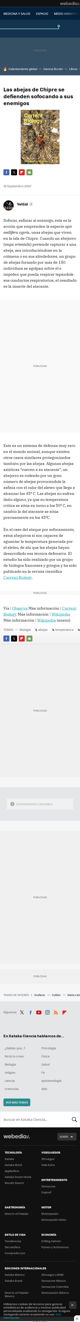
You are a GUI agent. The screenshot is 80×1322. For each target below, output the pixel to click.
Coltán (56, 995)
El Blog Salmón (51, 1241)
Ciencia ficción (53, 69)
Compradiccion (15, 1253)
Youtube (38, 1011)
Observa (20, 608)
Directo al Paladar (17, 1214)
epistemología (51, 1080)
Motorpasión (49, 1214)
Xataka (9, 1159)
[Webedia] (70, 3)
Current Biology (17, 577)
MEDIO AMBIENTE (66, 13)
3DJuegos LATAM (52, 1275)
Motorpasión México (55, 1293)
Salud (45, 1064)
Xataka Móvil (13, 1165)
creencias (12, 1089)
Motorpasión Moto (53, 1220)
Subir (64, 1136)
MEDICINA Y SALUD (16, 13)
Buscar (74, 1119)
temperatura (64, 629)
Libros (73, 69)
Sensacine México (53, 1281)
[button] (24, 204)
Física (45, 1056)
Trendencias (13, 1241)
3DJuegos (47, 1159)
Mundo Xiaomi (14, 1183)
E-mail (29, 172)
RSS (55, 1011)
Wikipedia (60, 614)
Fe (43, 1072)
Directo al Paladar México (17, 1294)
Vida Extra (48, 1165)
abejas (43, 629)
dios (44, 1089)
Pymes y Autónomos (55, 1247)
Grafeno (40, 995)
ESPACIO (42, 13)
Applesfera (12, 1171)
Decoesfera (12, 1247)
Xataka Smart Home (18, 1177)
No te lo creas (14, 1056)
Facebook (6, 172)
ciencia (10, 1080)
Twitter (14, 172)
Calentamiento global (23, 69)
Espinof (46, 1192)
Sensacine (48, 1186)
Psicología (48, 1048)
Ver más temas (17, 1102)
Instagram (47, 1011)
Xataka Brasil (13, 1281)
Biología (25, 629)
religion (10, 1072)
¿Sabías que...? (15, 1048)
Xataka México (15, 1275)
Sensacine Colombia (55, 1287)
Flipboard (22, 172)
